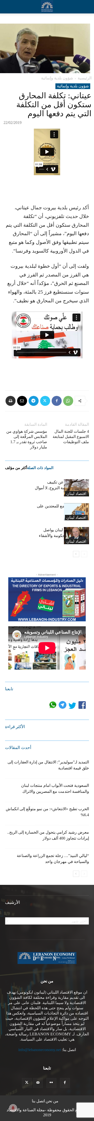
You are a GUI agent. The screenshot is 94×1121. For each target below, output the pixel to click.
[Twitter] (45, 401)
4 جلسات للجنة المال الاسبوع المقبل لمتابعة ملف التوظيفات (71, 436)
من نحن (52, 1101)
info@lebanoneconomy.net (39, 1050)
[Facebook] (57, 401)
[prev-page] (84, 554)
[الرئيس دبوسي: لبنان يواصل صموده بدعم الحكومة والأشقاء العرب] (76, 535)
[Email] (22, 401)
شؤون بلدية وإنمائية (57, 78)
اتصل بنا (38, 1101)
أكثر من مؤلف (16, 468)
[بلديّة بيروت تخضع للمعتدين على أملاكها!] (76, 511)
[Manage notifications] (13, 1108)
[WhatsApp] (68, 401)
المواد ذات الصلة (40, 468)
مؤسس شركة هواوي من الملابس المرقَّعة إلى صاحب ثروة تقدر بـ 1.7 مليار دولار (26, 439)
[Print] (11, 401)
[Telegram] (34, 401)
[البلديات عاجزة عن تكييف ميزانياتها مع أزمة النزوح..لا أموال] (76, 487)
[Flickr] (51, 1083)
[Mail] (38, 1083)
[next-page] (76, 554)
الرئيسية (84, 78)
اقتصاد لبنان (76, 493)
